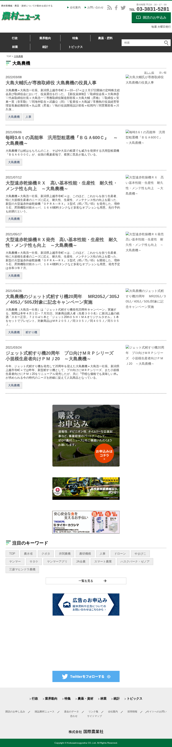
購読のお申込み (154, 17)
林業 (15, 47)
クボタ (45, 553)
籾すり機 (31, 332)
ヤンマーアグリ (57, 561)
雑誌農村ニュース (44, 711)
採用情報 (132, 711)
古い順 (162, 72)
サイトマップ (94, 716)
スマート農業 (103, 561)
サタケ (34, 561)
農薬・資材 (85, 698)
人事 (28, 116)
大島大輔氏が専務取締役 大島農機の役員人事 (51, 82)
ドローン (120, 553)
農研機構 (85, 553)
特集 (75, 38)
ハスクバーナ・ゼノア (135, 561)
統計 (45, 47)
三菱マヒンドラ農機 (22, 569)
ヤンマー (15, 561)
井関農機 (65, 553)
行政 (15, 38)
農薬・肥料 (105, 38)
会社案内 (75, 7)
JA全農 (81, 561)
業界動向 (45, 38)
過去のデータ (71, 711)
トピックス (75, 47)
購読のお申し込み (15, 711)
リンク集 (93, 711)
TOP (8, 56)
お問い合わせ (95, 7)
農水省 (28, 553)
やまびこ (140, 553)
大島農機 (14, 116)
